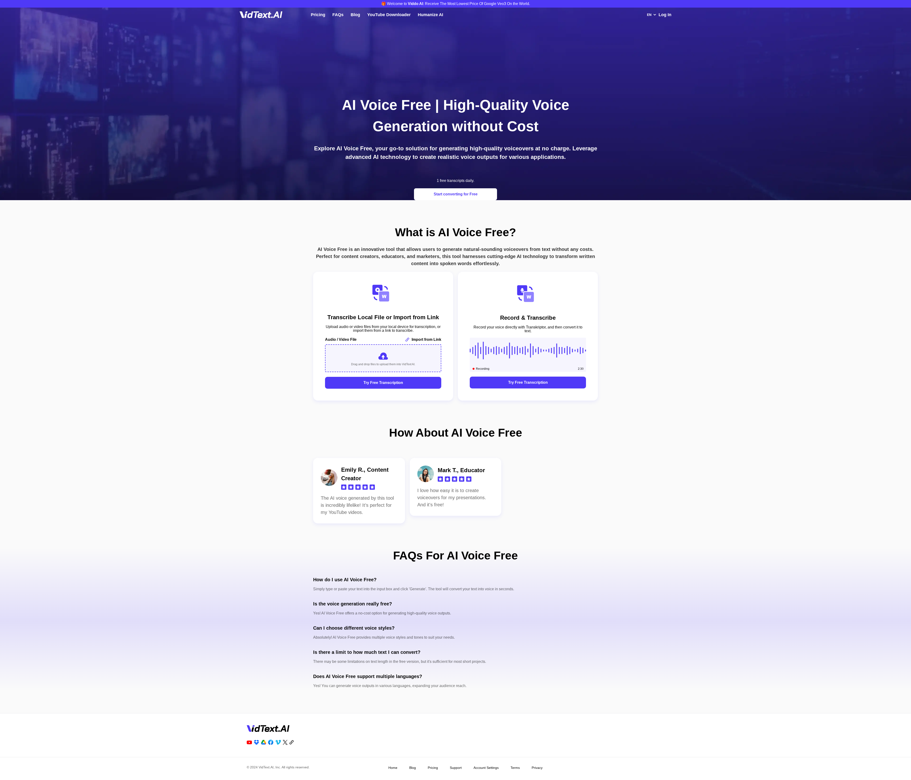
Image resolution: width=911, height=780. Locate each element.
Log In (665, 14)
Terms (515, 768)
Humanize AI (430, 14)
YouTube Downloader (389, 14)
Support (456, 768)
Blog (355, 14)
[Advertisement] (455, 52)
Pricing (318, 14)
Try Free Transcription (383, 383)
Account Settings (486, 768)
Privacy (537, 768)
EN (649, 15)
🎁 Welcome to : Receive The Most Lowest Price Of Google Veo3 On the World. (455, 4)
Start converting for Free (456, 194)
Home (392, 768)
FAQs (338, 14)
